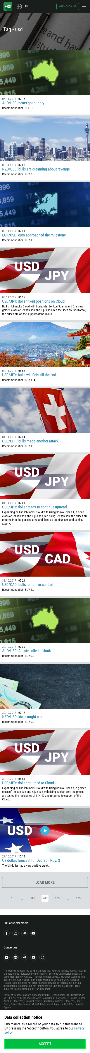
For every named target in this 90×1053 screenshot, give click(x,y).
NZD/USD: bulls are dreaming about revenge (36, 169)
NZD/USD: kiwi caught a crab (24, 716)
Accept (45, 1043)
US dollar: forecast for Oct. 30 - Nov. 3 (31, 860)
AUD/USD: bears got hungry (23, 103)
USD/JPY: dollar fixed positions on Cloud (33, 301)
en (26, 6)
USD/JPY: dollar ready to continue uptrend (34, 507)
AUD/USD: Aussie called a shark (26, 650)
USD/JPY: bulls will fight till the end (29, 375)
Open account (67, 6)
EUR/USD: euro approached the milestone (34, 235)
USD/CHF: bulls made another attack (30, 441)
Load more (45, 882)
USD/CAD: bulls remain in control (27, 584)
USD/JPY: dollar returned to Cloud (28, 783)
